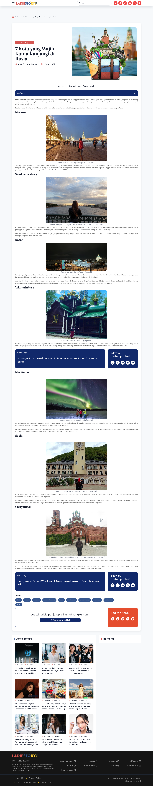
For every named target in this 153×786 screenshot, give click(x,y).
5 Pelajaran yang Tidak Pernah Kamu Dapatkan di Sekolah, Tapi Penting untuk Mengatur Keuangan (26, 742)
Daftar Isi (21, 93)
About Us (20, 778)
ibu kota (52, 227)
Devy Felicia (20, 665)
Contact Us (46, 782)
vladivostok (109, 600)
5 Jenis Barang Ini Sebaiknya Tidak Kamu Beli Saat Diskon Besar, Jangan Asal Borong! (54, 706)
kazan (61, 600)
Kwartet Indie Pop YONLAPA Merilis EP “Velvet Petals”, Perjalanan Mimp (80, 670)
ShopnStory (133, 765)
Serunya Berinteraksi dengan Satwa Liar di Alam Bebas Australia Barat (57, 360)
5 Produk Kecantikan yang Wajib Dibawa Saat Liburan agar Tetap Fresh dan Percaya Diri (80, 706)
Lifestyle (61, 660)
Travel (19, 17)
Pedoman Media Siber (26, 782)
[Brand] (26, 3)
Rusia (39, 108)
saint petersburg (49, 600)
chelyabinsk (71, 600)
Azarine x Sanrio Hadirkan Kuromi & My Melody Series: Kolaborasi (80, 742)
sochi (18, 604)
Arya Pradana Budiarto (28, 64)
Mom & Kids (89, 765)
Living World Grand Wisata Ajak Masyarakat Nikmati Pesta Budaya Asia (58, 582)
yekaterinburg (84, 600)
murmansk (97, 600)
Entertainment (87, 660)
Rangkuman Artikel (61, 620)
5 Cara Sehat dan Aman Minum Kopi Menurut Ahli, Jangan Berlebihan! (52, 742)
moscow (36, 600)
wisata (27, 600)
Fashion (34, 660)
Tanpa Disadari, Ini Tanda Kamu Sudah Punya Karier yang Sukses (52, 670)
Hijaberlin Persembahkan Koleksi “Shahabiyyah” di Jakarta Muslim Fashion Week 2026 (25, 671)
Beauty (89, 696)
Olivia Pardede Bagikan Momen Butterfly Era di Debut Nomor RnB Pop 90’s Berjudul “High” (27, 706)
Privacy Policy (35, 778)
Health (70, 765)
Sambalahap (67, 770)
